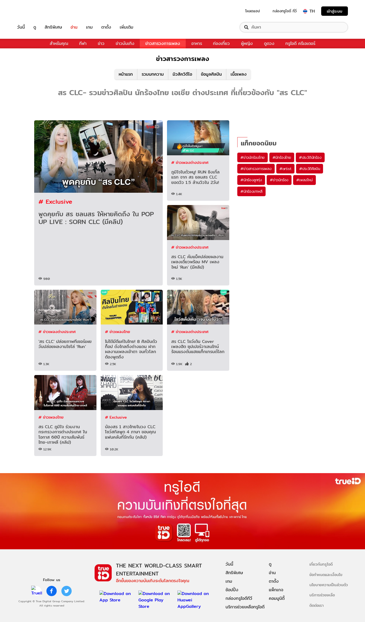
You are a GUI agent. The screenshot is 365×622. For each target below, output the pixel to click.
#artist (285, 169)
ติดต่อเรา (316, 605)
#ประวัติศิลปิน (309, 169)
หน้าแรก (126, 74)
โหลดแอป (252, 11)
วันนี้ (21, 27)
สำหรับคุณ (59, 43)
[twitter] (66, 591)
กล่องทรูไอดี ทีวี (285, 11)
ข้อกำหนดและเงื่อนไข (325, 574)
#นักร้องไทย (282, 157)
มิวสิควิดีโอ (182, 74)
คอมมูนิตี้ (277, 598)
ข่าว (101, 43)
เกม (89, 27)
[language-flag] (305, 11)
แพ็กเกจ (276, 589)
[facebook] (51, 591)
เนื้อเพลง (239, 74)
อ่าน (74, 27)
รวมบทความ (153, 74)
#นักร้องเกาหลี (251, 191)
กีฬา (83, 43)
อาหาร (196, 43)
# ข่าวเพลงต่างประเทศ (189, 162)
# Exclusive (55, 201)
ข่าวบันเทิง (125, 43)
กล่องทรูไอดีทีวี (239, 598)
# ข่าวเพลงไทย (117, 332)
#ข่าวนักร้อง (279, 180)
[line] (36, 591)
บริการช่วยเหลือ (322, 595)
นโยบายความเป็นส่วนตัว (328, 585)
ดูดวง (269, 43)
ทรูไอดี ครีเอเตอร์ (300, 43)
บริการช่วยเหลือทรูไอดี (245, 607)
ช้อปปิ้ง (232, 589)
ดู (34, 27)
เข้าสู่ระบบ (334, 11)
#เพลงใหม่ (304, 180)
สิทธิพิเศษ (53, 27)
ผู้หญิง (247, 43)
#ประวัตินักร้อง (310, 157)
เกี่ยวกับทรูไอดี (321, 564)
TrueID (33, 11)
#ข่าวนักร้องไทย (252, 157)
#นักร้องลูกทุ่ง (251, 180)
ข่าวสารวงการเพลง (162, 43)
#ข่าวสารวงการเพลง (255, 169)
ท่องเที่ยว (221, 43)
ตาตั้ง (106, 27)
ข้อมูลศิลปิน (211, 74)
